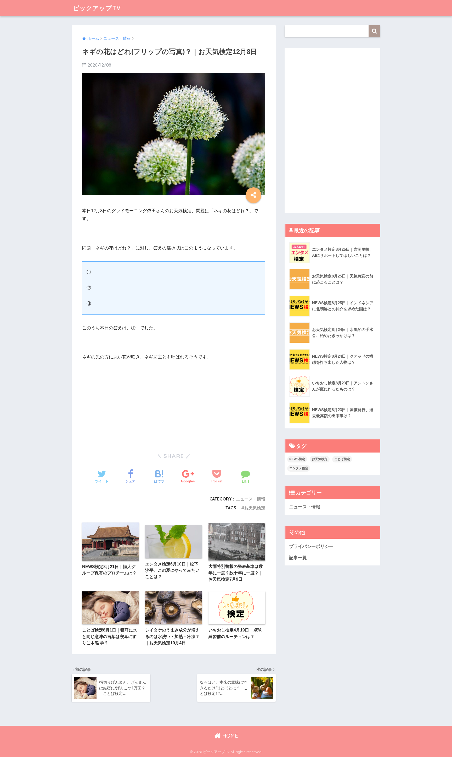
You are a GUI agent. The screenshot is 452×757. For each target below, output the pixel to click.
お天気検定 (254, 507)
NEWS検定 (297, 459)
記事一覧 (298, 557)
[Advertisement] (126, 400)
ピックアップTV (97, 8)
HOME (229, 735)
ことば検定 (342, 459)
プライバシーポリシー (311, 546)
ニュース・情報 (250, 499)
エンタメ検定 (298, 468)
